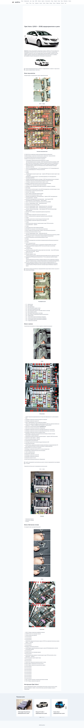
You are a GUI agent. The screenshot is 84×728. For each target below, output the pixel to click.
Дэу (31, 1)
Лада (62, 1)
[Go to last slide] (18, 707)
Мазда (47, 3)
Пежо (30, 3)
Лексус (54, 3)
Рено (33, 3)
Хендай (55, 1)
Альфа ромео (26, 1)
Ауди (33, 1)
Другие (43, 1)
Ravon (22, 1)
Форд (52, 1)
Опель (27, 3)
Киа (65, 3)
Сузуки (40, 3)
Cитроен (39, 1)
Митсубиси (66, 1)
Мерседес (58, 3)
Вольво (62, 3)
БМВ (36, 1)
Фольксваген (47, 1)
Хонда (59, 1)
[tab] (41, 717)
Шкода (51, 3)
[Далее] (66, 707)
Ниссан (69, 1)
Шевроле (37, 3)
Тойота (44, 3)
